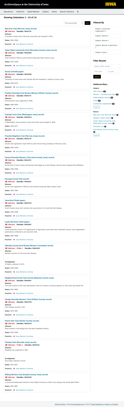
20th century (99, 91)
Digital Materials (33, 12)
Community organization (103, 104)
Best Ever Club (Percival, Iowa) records (21, 28)
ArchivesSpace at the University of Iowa (26, 4)
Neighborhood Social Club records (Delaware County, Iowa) (29, 278)
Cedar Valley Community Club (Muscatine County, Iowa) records (31, 50)
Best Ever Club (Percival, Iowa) (105, 115)
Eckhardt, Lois (99, 126)
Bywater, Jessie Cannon (102, 118)
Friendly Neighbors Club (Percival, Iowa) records (25, 136)
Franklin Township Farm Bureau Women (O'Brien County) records (31, 93)
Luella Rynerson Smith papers (17, 222)
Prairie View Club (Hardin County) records (22, 321)
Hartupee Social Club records (17, 179)
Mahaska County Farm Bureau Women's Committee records (29, 245)
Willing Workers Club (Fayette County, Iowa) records (26, 374)
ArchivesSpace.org (77, 404)
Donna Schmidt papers (14, 71)
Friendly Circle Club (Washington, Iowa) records (24, 114)
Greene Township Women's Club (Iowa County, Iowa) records (29, 157)
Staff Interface (60, 404)
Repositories (8, 12)
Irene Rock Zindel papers (15, 200)
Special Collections (67, 12)
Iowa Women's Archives (24, 44)
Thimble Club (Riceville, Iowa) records (20, 342)
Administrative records (102, 97)
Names (54, 12)
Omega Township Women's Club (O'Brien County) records (28, 299)
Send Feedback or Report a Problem (104, 404)
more (96, 107)
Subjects (45, 12)
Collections (20, 12)
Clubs (96, 101)
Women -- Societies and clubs (105, 94)
